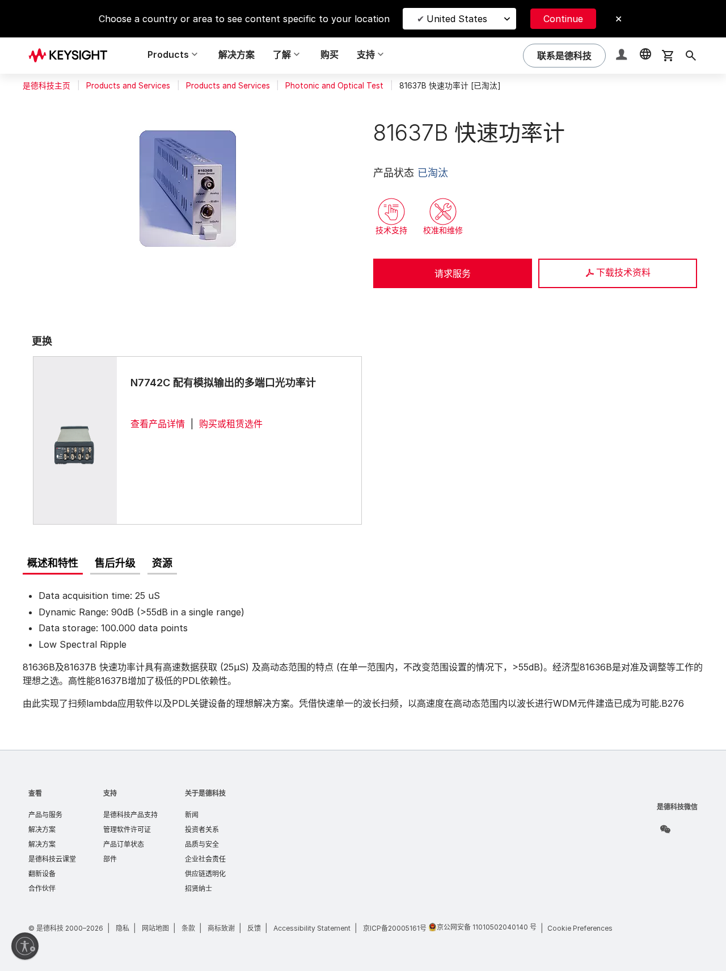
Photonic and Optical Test (334, 85)
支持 (110, 793)
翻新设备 (42, 873)
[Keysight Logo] (72, 56)
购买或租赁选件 (231, 423)
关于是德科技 (205, 793)
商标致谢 (221, 928)
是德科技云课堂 (52, 859)
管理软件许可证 (127, 829)
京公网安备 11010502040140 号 (487, 927)
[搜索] (691, 55)
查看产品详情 (157, 423)
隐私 (122, 928)
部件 (110, 859)
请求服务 (452, 273)
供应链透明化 (205, 873)
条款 (188, 928)
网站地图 (155, 928)
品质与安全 (202, 844)
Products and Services (128, 85)
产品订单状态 (123, 844)
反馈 (254, 928)
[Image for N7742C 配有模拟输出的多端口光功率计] (74, 440)
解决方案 (236, 54)
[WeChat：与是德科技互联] (665, 829)
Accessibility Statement (312, 928)
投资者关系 (202, 829)
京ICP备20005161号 (395, 928)
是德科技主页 (46, 85)
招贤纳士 (198, 888)
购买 (329, 54)
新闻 (192, 814)
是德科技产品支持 (130, 814)
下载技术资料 (623, 272)
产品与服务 (45, 814)
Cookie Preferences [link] (580, 928)
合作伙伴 (42, 888)
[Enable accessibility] (25, 946)
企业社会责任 (205, 859)
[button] (623, 56)
